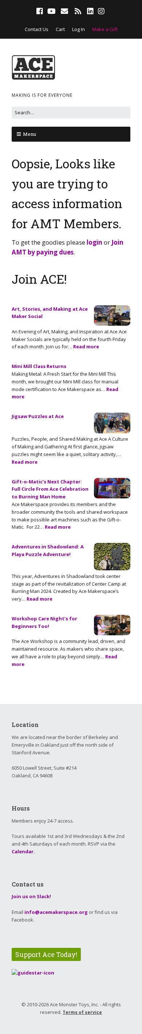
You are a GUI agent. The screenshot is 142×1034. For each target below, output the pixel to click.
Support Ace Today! (46, 954)
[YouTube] (51, 11)
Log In (78, 29)
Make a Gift (105, 29)
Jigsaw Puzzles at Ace (38, 416)
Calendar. (23, 851)
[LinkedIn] (90, 11)
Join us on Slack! (31, 896)
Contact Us (36, 29)
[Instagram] (101, 11)
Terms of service (82, 1012)
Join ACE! (39, 279)
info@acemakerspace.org (56, 912)
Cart (60, 29)
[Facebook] (40, 11)
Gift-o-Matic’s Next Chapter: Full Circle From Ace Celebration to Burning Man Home (50, 489)
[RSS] (78, 11)
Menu (29, 134)
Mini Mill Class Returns (39, 366)
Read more (86, 346)
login (94, 242)
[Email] (65, 11)
